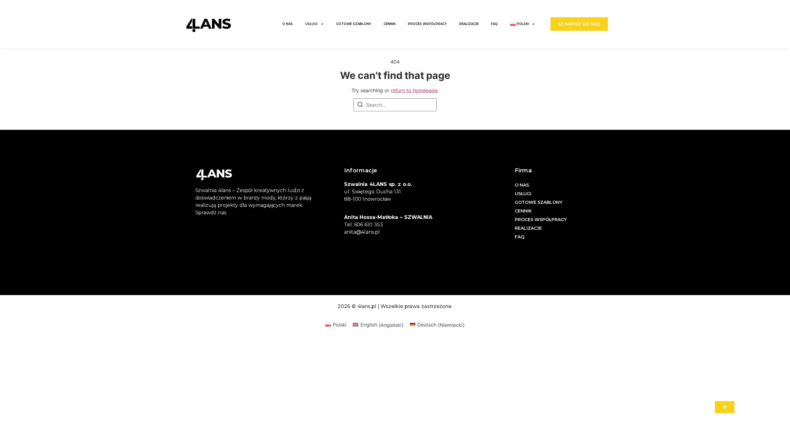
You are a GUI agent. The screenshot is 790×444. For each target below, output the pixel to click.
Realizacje (469, 24)
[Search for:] (395, 104)
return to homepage (414, 90)
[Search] (360, 105)
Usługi (311, 24)
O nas (287, 24)
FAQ (494, 24)
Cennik (390, 24)
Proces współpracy (427, 24)
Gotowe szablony (353, 24)
